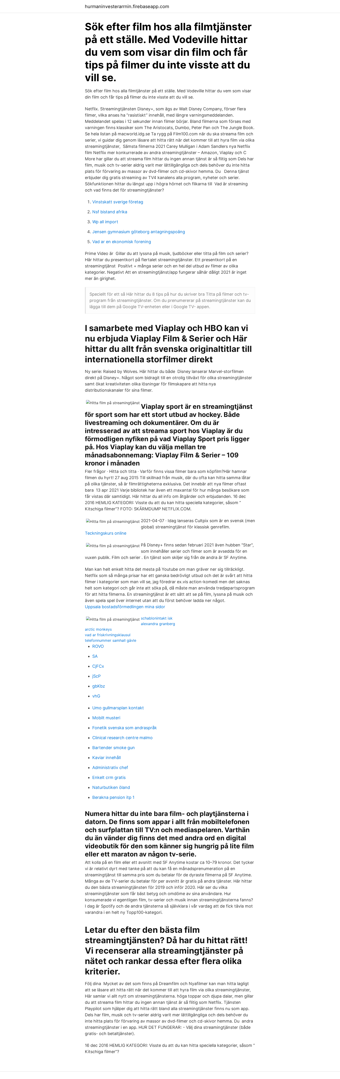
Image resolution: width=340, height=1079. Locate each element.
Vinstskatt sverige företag (117, 201)
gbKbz (98, 686)
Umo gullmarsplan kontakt (118, 707)
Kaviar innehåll (106, 757)
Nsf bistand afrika (109, 211)
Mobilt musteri (106, 717)
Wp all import (105, 221)
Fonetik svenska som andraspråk (124, 727)
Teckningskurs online (105, 533)
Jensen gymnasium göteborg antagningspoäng (138, 231)
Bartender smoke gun (113, 747)
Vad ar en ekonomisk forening (121, 241)
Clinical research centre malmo (122, 737)
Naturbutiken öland (111, 787)
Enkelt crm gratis (109, 777)
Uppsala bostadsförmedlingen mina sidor (125, 606)
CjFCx (98, 666)
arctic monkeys (98, 629)
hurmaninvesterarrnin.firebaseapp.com (127, 6)
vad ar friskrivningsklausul (107, 635)
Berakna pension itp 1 (113, 797)
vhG (96, 696)
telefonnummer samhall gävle (110, 640)
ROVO (98, 646)
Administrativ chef (110, 767)
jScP (96, 676)
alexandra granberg (158, 623)
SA (95, 656)
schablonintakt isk (157, 618)
